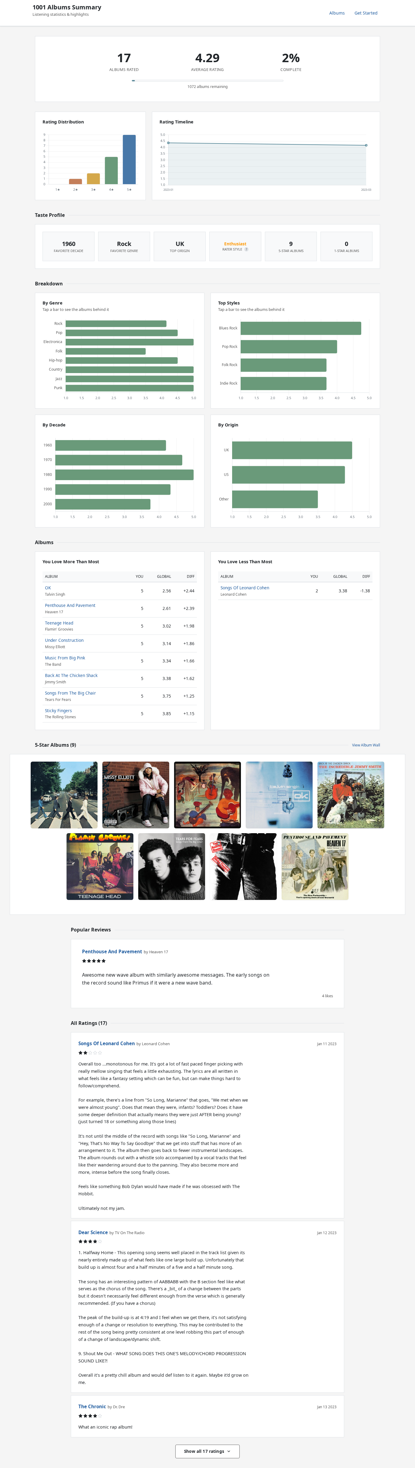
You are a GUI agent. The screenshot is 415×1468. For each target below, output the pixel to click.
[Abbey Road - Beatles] (64, 795)
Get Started (366, 13)
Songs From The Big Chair (70, 693)
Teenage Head (59, 623)
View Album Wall (366, 745)
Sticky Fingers (58, 710)
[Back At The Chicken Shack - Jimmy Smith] (350, 795)
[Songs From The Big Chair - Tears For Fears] (171, 866)
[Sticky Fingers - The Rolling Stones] (243, 866)
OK (48, 588)
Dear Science (93, 1232)
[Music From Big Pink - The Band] (207, 795)
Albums (337, 13)
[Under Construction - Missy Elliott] (135, 795)
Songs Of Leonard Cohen (245, 588)
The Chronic (92, 1406)
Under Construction (64, 640)
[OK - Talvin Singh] (279, 795)
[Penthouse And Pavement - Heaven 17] (315, 866)
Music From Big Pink (65, 658)
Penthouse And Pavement (70, 605)
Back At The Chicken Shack (71, 675)
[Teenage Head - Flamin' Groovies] (100, 866)
